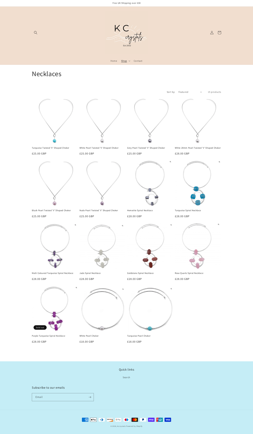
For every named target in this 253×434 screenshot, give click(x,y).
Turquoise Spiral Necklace (188, 210)
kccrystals (121, 426)
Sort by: (171, 91)
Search (126, 377)
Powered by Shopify (134, 426)
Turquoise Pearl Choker (138, 336)
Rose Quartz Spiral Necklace (189, 273)
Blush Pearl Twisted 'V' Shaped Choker (51, 210)
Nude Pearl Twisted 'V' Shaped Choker (99, 210)
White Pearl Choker (89, 336)
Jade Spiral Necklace (90, 273)
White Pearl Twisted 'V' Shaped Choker (99, 148)
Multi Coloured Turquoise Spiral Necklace (52, 273)
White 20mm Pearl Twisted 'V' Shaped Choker (198, 148)
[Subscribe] (90, 397)
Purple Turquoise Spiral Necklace (48, 336)
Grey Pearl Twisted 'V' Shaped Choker (146, 148)
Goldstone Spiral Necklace (140, 273)
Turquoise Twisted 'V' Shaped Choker (50, 148)
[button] (35, 32)
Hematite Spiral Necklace (140, 210)
